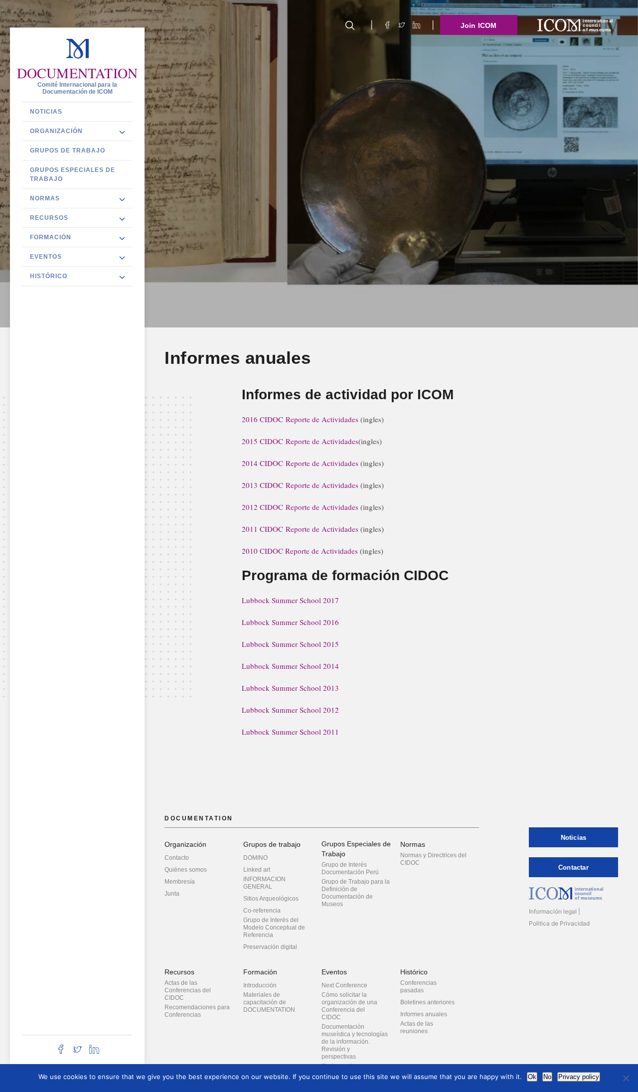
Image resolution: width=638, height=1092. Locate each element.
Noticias (46, 111)
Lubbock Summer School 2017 (290, 600)
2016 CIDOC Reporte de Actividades (300, 419)
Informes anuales (423, 1014)
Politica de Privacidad (559, 923)
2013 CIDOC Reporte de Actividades (300, 485)
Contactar (573, 867)
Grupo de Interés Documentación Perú (350, 868)
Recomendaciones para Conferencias (197, 1011)
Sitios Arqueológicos (271, 898)
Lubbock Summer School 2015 (290, 644)
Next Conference (344, 985)
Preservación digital (270, 946)
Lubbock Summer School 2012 (290, 710)
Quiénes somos (185, 869)
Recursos (49, 217)
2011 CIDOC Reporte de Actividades (300, 529)
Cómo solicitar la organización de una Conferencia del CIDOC (349, 1006)
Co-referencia (262, 910)
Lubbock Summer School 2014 (290, 666)
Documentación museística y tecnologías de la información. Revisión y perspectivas (354, 1041)
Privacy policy (578, 1077)
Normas (45, 198)
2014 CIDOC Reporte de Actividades (300, 463)
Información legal (553, 911)
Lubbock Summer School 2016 (290, 622)
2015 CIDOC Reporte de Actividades (300, 441)
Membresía (179, 881)
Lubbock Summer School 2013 (290, 688)
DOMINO (255, 857)
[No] (626, 1078)
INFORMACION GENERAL (264, 883)
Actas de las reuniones (416, 1027)
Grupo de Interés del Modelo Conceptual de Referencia (274, 927)
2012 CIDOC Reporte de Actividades (300, 507)
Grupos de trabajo (67, 150)
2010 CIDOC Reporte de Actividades (300, 551)
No (547, 1077)
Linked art (256, 869)
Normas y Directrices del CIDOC (433, 859)
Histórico (48, 276)
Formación (50, 237)
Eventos (46, 256)
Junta (171, 893)
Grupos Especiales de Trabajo (72, 174)
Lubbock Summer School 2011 (290, 732)
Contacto (176, 857)
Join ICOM (479, 25)
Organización (56, 131)
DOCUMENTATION (77, 73)
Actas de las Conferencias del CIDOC (187, 990)
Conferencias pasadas (418, 986)
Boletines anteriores (427, 1002)
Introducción (260, 985)
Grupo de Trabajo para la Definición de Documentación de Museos (355, 893)
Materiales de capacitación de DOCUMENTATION (269, 1002)
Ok (532, 1077)
